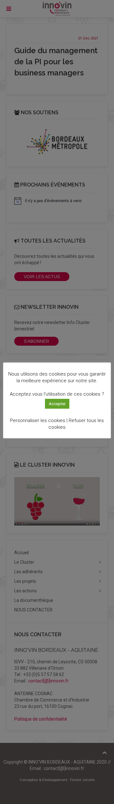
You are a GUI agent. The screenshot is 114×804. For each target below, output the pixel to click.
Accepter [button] (57, 403)
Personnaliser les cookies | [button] (38, 420)
